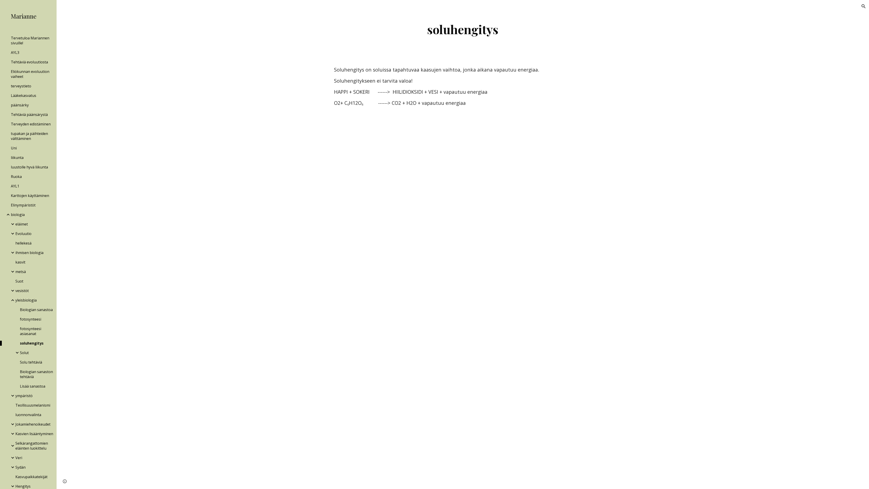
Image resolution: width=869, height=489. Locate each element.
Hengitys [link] (23, 486)
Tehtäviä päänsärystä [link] (29, 114)
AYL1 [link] (15, 186)
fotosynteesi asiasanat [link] (30, 331)
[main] (463, 29)
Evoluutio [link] (23, 233)
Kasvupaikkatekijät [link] (31, 476)
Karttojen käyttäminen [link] (30, 195)
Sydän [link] (20, 467)
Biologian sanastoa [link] (36, 309)
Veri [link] (18, 457)
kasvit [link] (20, 262)
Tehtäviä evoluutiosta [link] (29, 62)
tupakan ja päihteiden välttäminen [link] (29, 136)
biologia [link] (18, 214)
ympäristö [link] (24, 395)
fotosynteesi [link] (30, 319)
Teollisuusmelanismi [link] (32, 405)
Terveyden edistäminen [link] (31, 124)
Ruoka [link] (16, 176)
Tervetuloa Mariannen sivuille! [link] (30, 41)
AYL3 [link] (15, 52)
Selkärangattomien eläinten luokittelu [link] (31, 446)
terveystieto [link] (21, 86)
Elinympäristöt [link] (23, 205)
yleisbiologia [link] (26, 300)
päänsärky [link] (20, 105)
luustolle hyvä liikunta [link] (29, 167)
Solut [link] (24, 352)
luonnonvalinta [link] (28, 414)
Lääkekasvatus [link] (23, 95)
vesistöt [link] (22, 290)
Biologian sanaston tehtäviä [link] (36, 374)
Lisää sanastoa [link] (32, 386)
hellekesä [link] (23, 243)
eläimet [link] (21, 224)
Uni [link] (14, 148)
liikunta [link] (17, 157)
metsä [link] (20, 271)
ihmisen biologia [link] (29, 252)
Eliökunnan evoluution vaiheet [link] (30, 74)
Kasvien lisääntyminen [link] (34, 433)
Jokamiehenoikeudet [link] (32, 424)
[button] (863, 6)
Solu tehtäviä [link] (31, 362)
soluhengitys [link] (31, 343)
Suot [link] (19, 281)
